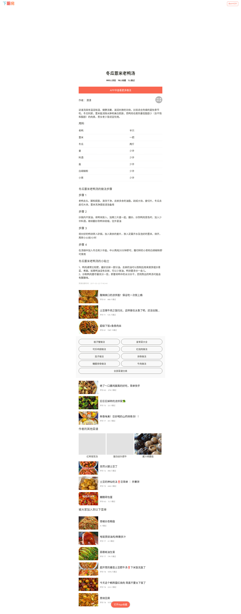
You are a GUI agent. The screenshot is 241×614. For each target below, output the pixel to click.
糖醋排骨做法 (99, 363)
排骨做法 (141, 356)
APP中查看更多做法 (120, 90)
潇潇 (88, 100)
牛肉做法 (141, 363)
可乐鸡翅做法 (99, 349)
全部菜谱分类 (120, 371)
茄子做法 (99, 356)
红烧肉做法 (141, 349)
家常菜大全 (141, 342)
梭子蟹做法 (99, 342)
